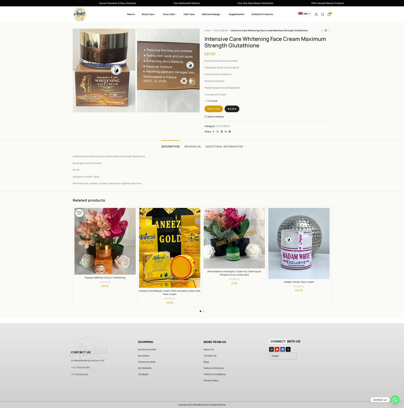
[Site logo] (80, 14)
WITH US (285, 341)
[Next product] (329, 30)
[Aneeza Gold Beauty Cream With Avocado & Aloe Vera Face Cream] (169, 248)
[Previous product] (322, 30)
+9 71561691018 (79, 374)
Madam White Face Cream (299, 282)
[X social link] (218, 132)
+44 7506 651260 (80, 367)
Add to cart (214, 108)
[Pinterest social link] (222, 132)
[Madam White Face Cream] (299, 243)
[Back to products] (326, 30)
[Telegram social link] (230, 132)
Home (207, 30)
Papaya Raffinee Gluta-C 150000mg (105, 277)
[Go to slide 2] (203, 311)
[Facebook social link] (214, 132)
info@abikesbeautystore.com (87, 360)
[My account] (316, 14)
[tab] (170, 145)
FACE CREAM (221, 30)
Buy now (232, 108)
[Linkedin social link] (226, 132)
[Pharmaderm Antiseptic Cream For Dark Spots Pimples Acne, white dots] (234, 238)
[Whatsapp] (395, 399)
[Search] (322, 14)
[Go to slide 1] (200, 311)
